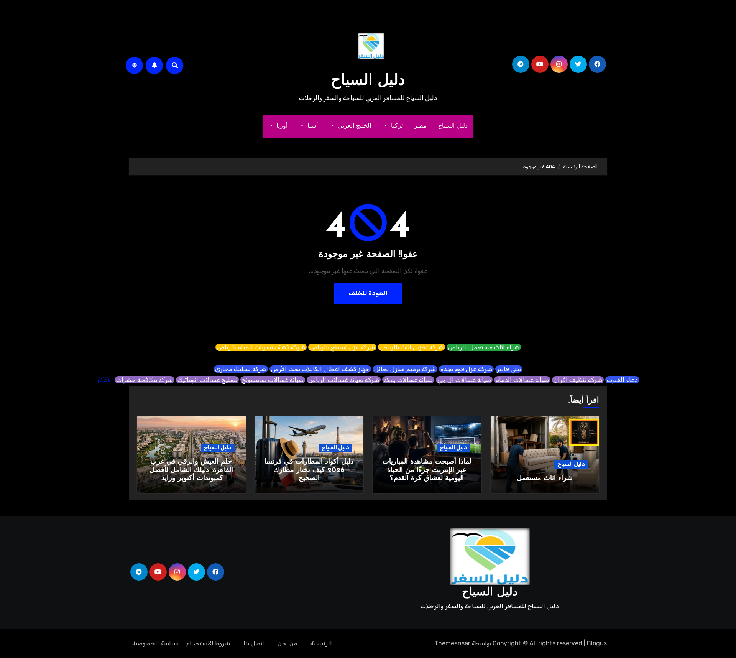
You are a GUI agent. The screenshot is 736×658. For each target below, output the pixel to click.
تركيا (396, 126)
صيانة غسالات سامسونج (272, 379)
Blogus (597, 643)
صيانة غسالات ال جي (464, 379)
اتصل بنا (253, 643)
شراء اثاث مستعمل (545, 478)
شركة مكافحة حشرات (144, 379)
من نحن (287, 643)
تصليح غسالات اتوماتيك (207, 379)
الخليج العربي (353, 126)
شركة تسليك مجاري (241, 369)
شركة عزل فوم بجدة (466, 369)
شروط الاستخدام (208, 643)
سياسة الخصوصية (155, 643)
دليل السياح (368, 81)
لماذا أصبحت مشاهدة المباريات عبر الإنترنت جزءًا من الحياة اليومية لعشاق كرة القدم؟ (427, 470)
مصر (420, 126)
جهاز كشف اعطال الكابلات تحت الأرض (320, 369)
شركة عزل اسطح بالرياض (342, 347)
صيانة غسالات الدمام (522, 379)
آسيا (312, 126)
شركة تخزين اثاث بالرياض (411, 347)
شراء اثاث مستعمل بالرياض (484, 347)
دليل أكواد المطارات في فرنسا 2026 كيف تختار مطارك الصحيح (308, 470)
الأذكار (105, 379)
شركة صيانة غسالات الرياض (344, 379)
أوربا (281, 126)
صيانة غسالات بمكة (408, 379)
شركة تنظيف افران (578, 379)
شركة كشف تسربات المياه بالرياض (261, 347)
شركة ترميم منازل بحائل (405, 369)
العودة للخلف (368, 293)
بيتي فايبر (508, 369)
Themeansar (452, 643)
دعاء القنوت (622, 379)
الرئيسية (321, 643)
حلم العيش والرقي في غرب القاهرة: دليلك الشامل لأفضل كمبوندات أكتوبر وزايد (191, 470)
